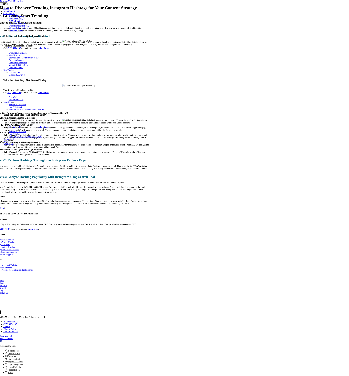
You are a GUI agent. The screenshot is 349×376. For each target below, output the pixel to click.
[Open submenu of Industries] (13, 102)
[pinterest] (0, 312)
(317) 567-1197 (10, 324)
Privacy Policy (9, 329)
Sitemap (6, 326)
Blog (2, 208)
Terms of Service (10, 331)
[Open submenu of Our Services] (16, 14)
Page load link (6, 336)
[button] (1, 341)
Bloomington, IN (10, 322)
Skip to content (6, 338)
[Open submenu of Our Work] (13, 70)
